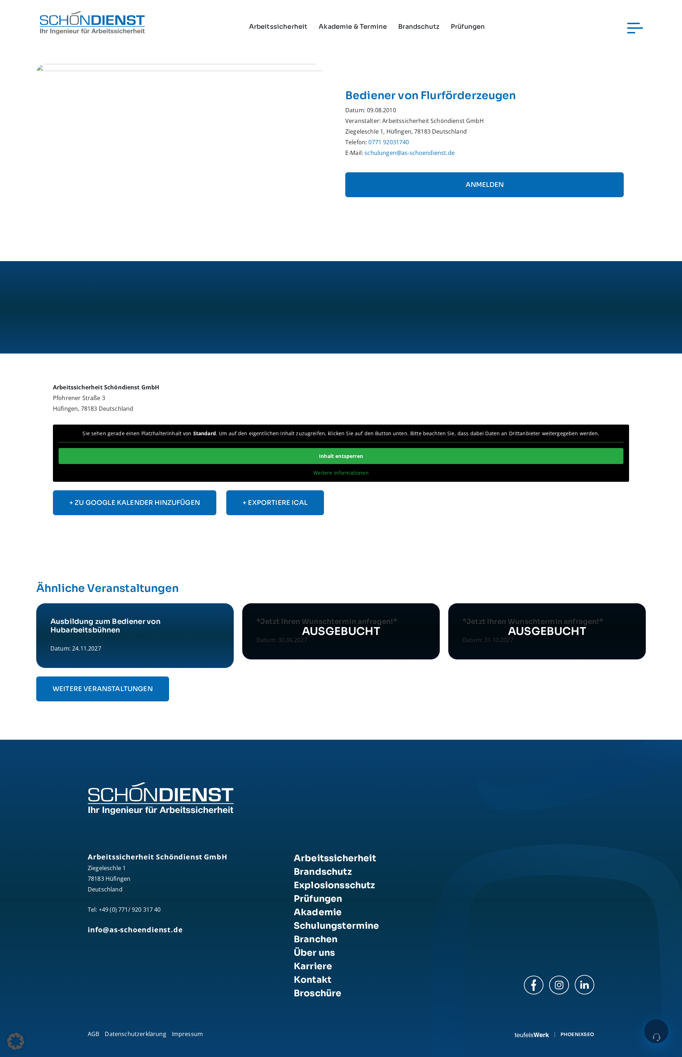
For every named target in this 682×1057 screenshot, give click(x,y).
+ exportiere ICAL (275, 503)
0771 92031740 (388, 142)
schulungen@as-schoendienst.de (409, 153)
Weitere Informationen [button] (340, 473)
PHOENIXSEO (577, 1034)
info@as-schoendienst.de (135, 929)
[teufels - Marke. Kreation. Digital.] (532, 1034)
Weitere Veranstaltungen (103, 689)
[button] (15, 1041)
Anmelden (485, 185)
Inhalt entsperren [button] (341, 456)
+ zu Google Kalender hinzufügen (134, 503)
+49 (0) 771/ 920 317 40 (130, 909)
